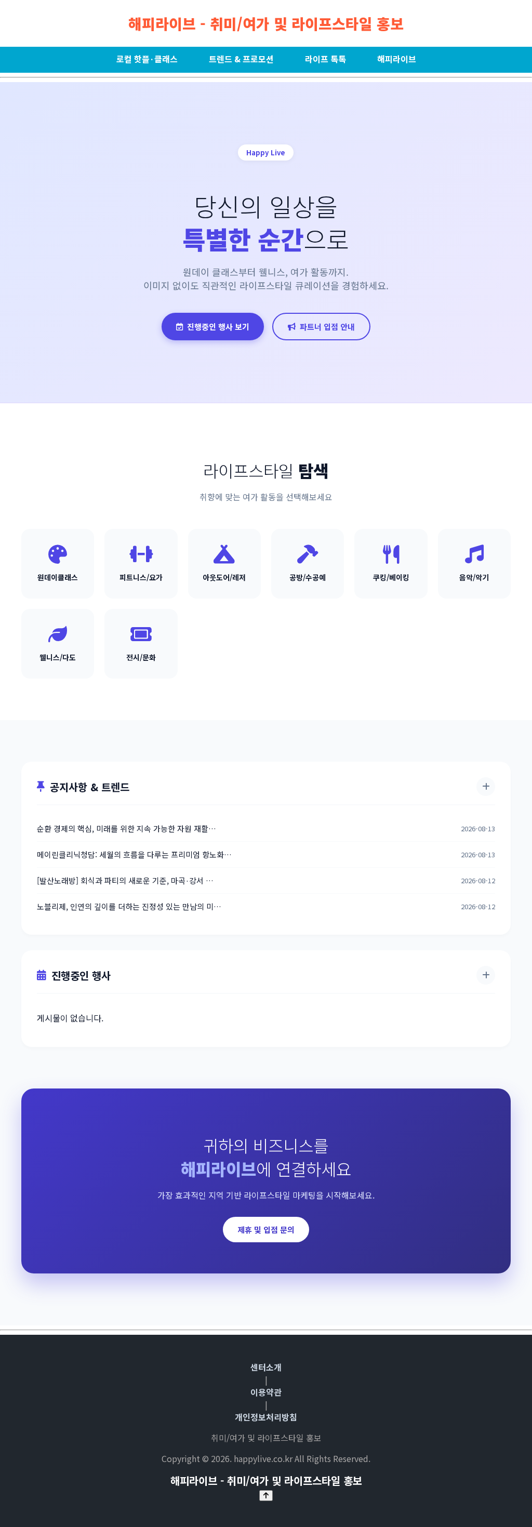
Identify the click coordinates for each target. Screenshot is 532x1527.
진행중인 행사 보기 (218, 326)
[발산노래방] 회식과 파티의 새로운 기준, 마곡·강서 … (125, 880)
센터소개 (266, 1367)
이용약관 (266, 1392)
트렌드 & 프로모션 (241, 58)
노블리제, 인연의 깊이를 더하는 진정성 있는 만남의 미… (129, 906)
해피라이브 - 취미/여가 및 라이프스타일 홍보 (266, 23)
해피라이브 (396, 58)
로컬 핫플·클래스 (147, 58)
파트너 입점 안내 (327, 326)
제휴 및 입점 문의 (266, 1229)
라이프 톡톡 (325, 58)
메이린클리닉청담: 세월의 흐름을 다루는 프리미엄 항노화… (134, 854)
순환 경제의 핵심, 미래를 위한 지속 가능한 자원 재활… (126, 828)
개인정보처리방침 (266, 1417)
